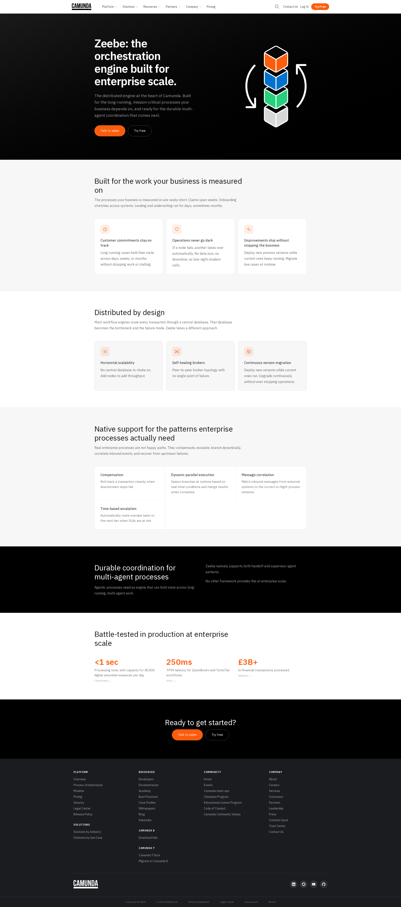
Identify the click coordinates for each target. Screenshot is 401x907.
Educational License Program (223, 802)
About (273, 779)
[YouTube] (313, 884)
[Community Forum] (303, 884)
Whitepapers (147, 808)
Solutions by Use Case (88, 838)
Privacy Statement (199, 901)
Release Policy (83, 814)
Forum (208, 779)
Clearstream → (103, 680)
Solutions (129, 7)
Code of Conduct (215, 808)
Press (272, 814)
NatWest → (244, 675)
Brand (272, 901)
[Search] (277, 6)
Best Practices (148, 797)
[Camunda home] (81, 6)
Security (79, 802)
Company (192, 7)
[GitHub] (323, 884)
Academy (145, 791)
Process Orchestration (88, 785)
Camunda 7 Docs (149, 855)
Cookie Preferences (167, 901)
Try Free (320, 7)
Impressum (251, 901)
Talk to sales (109, 131)
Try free (140, 131)
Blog (142, 814)
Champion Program (216, 797)
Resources (150, 7)
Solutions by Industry (87, 832)
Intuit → (171, 680)
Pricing (211, 7)
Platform (108, 7)
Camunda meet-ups (216, 791)
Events (208, 785)
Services (274, 791)
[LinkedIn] (293, 884)
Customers (276, 797)
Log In (304, 7)
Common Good (278, 820)
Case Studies (147, 802)
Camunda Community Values (222, 814)
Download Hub (148, 838)
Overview (80, 779)
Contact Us (290, 7)
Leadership (276, 808)
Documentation (149, 785)
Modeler (79, 791)
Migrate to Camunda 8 (153, 861)
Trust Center (277, 826)
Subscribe (145, 820)
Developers (146, 779)
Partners (171, 7)
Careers (274, 785)
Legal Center (82, 808)
